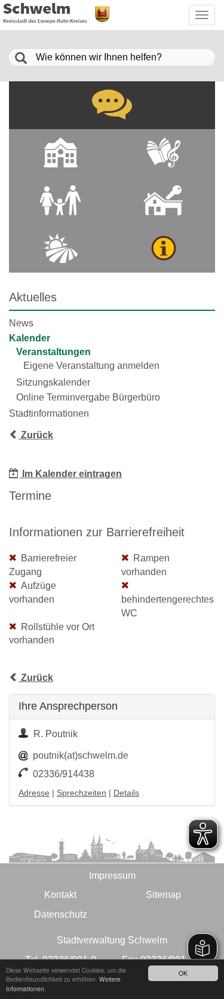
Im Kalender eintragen (71, 474)
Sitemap (163, 895)
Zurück (36, 435)
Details (126, 793)
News (21, 323)
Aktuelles (33, 297)
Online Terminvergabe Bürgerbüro (88, 397)
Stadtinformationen (49, 413)
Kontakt (60, 895)
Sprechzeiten (81, 793)
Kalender (29, 338)
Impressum (112, 875)
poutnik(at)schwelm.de (80, 755)
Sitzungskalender (53, 382)
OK (183, 973)
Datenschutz (60, 914)
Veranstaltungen (53, 352)
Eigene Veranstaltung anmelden (91, 366)
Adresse (34, 793)
